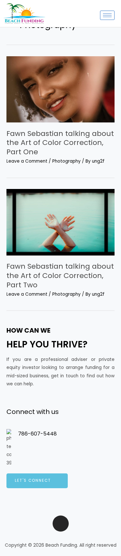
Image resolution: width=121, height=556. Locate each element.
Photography (66, 161)
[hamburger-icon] (107, 15)
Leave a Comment (26, 161)
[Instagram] (61, 524)
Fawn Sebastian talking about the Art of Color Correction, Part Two (60, 275)
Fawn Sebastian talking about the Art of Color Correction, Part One (60, 143)
